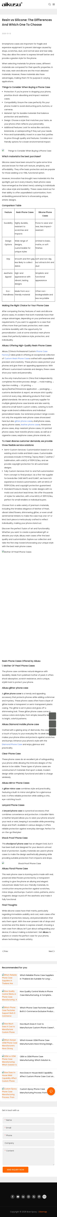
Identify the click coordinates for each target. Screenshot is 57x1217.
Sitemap (43, 1211)
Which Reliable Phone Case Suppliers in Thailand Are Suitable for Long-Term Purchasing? (37, 977)
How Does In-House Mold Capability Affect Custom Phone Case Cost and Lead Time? (37, 1074)
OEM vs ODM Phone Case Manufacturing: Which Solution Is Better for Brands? (35, 1058)
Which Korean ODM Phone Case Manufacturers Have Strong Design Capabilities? (36, 1042)
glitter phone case (23, 421)
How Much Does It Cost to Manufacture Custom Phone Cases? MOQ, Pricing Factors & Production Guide (37, 1026)
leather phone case (30, 424)
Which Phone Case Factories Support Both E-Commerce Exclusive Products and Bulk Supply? (37, 1009)
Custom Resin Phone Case (17, 358)
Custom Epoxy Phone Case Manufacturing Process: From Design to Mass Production (37, 1091)
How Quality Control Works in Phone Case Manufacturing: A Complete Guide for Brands (36, 993)
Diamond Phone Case (12, 744)
